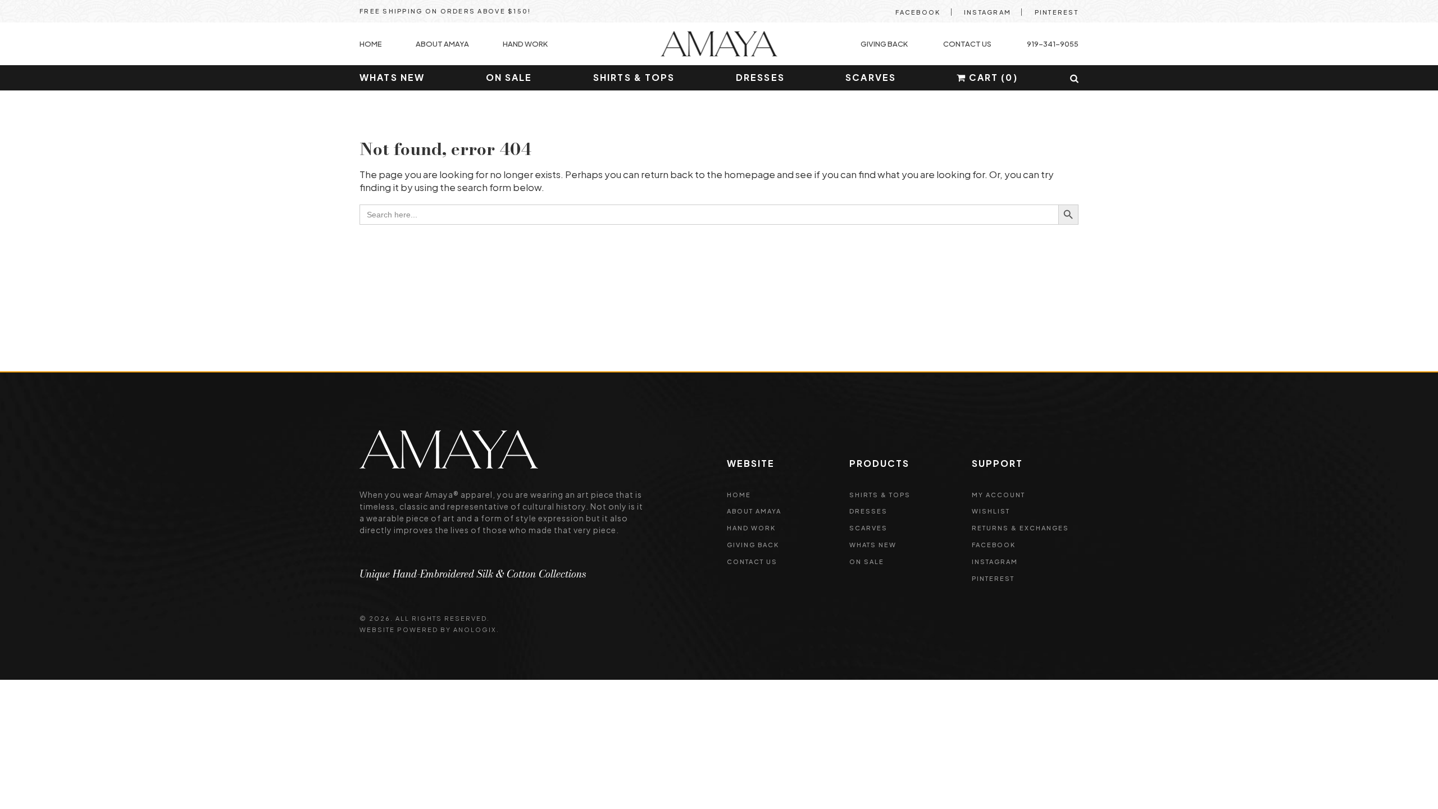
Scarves (870, 77)
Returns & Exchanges (1020, 527)
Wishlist (991, 511)
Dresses (760, 77)
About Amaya (754, 511)
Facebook (917, 12)
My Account (998, 494)
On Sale (509, 77)
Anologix (475, 629)
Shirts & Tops (634, 77)
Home (739, 494)
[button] (1074, 78)
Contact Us (752, 561)
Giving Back (753, 544)
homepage (749, 174)
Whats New (392, 77)
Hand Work (751, 527)
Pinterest (1056, 12)
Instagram (987, 12)
